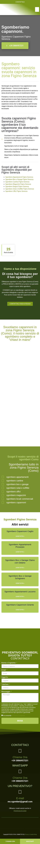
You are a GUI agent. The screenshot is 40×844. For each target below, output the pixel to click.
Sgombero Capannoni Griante (20, 605)
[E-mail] (20, 791)
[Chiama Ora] (20, 750)
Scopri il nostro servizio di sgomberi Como (23, 458)
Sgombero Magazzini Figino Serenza (18, 184)
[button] (37, 9)
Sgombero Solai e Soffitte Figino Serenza (19, 189)
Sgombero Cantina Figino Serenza (17, 182)
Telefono (5, 684)
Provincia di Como (20, 811)
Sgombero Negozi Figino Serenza (17, 186)
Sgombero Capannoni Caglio (20, 531)
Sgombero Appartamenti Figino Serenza (19, 177)
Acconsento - (14, 715)
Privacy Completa (19, 715)
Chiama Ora (20, 757)
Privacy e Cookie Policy (31, 834)
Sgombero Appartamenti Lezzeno (20, 591)
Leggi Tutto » (20, 536)
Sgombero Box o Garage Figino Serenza (19, 179)
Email (3, 670)
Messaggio (5, 692)
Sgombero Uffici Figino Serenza (16, 191)
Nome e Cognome (8, 663)
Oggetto (4, 677)
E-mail (20, 798)
